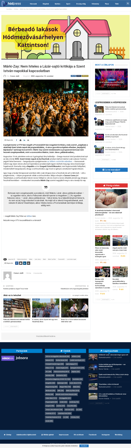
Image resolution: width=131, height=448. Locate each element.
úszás (49, 421)
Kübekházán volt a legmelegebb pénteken (74, 289)
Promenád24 (61, 259)
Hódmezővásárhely (22, 259)
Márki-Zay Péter (52, 259)
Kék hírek (117, 236)
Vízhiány (75, 417)
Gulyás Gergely (62, 368)
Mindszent (50, 390)
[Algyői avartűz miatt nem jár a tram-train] (120, 240)
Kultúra (57, 4)
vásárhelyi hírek (64, 413)
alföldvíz (76, 356)
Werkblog (118, 435)
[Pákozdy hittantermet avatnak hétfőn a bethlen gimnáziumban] (16, 307)
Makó (44, 259)
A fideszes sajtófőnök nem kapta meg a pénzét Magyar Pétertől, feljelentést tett (116, 122)
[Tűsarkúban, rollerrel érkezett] (93, 386)
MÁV (61, 390)
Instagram (106, 435)
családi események (77, 360)
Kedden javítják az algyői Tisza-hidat (15, 289)
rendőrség (74, 402)
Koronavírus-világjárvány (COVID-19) (58, 379)
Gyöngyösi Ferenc (77, 368)
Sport (68, 4)
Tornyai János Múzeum (54, 409)
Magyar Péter (65, 387)
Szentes (61, 406)
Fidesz (50, 368)
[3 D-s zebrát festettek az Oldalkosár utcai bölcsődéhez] (93, 396)
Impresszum (64, 435)
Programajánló (51, 402)
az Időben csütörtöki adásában (59, 161)
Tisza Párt (71, 406)
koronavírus (62, 375)
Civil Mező (100, 190)
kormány (50, 375)
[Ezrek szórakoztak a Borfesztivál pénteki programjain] (99, 137)
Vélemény (95, 4)
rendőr (63, 402)
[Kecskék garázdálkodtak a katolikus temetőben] (120, 272)
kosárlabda (77, 379)
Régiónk (46, 4)
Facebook (93, 435)
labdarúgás (62, 383)
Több (117, 4)
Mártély (49, 394)
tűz (79, 409)
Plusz (107, 4)
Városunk (33, 4)
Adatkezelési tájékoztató (26, 435)
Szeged (50, 406)
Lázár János (38, 259)
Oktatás (7, 299)
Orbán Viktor (51, 398)
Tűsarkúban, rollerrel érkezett (109, 384)
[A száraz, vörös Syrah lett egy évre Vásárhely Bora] (45, 307)
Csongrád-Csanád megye (54, 364)
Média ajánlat (48, 435)
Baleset (49, 360)
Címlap (73, 75)
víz (65, 417)
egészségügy (71, 364)
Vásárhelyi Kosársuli (53, 417)
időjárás (76, 371)
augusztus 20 (11, 259)
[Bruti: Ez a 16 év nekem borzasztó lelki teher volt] (74, 307)
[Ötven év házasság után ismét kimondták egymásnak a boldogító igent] (102, 240)
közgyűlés (50, 383)
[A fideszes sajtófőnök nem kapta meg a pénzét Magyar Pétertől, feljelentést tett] (99, 122)
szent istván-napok (71, 259)
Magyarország (51, 387)
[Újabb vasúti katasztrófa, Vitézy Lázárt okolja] (93, 377)
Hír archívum (79, 435)
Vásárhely (50, 413)
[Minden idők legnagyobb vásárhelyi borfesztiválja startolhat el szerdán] (102, 272)
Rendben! (84, 446)
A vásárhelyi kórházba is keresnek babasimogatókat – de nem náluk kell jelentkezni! (108, 213)
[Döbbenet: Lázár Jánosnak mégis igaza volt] (93, 357)
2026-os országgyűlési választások (57, 356)
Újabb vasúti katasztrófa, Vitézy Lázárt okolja (114, 374)
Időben (79, 75)
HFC (48, 371)
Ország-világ (81, 4)
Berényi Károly (61, 360)
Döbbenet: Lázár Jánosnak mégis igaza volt (113, 355)
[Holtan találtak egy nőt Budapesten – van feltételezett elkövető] (93, 367)
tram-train (69, 409)
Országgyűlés (65, 398)
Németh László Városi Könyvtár (66, 394)
